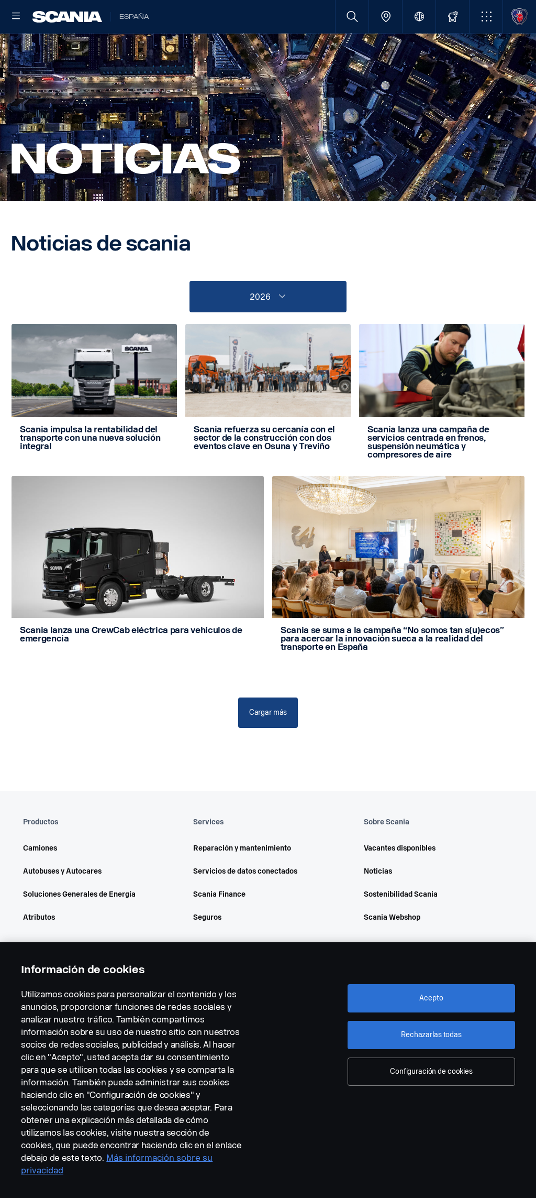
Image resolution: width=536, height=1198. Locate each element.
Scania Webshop (392, 917)
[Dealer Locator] (385, 16)
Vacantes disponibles (400, 848)
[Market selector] (419, 16)
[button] (486, 16)
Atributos (39, 917)
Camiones (40, 848)
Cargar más (268, 712)
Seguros (207, 917)
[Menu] (16, 16)
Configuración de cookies (431, 1071)
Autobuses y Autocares (62, 871)
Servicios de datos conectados (245, 871)
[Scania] (67, 17)
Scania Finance (219, 894)
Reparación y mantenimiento (242, 848)
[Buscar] (352, 16)
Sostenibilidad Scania (401, 894)
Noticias (378, 871)
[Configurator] (452, 16)
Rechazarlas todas (431, 1034)
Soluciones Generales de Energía (79, 894)
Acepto (431, 998)
